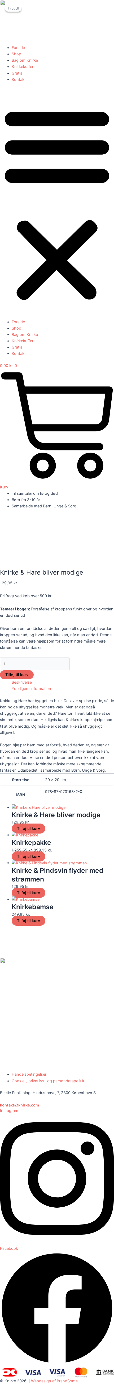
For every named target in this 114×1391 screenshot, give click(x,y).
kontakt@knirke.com (19, 1105)
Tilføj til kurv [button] (28, 828)
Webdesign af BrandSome (54, 1381)
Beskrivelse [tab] (22, 682)
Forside (18, 47)
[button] (57, 204)
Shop (16, 54)
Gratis (17, 73)
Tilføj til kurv (16, 674)
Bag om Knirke (25, 60)
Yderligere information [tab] (31, 688)
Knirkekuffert (23, 66)
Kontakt (19, 79)
